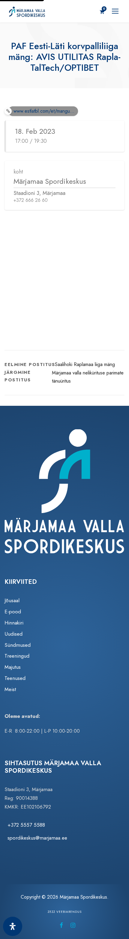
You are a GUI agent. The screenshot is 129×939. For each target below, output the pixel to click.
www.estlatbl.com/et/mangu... (44, 111)
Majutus (12, 667)
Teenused (15, 678)
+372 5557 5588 (26, 824)
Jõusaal (12, 600)
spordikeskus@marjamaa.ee (37, 837)
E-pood (12, 611)
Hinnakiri (13, 622)
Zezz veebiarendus (65, 911)
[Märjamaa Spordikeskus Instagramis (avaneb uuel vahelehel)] (72, 925)
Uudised (13, 633)
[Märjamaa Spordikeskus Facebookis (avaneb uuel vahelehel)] (61, 925)
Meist (10, 689)
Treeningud (16, 655)
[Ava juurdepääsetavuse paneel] (12, 926)
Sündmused (17, 645)
